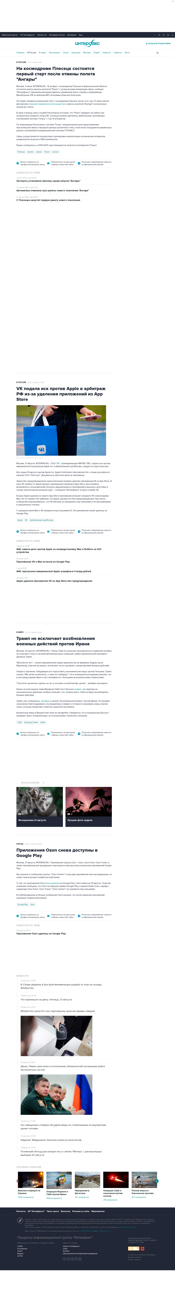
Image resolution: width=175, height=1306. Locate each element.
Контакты (21, 1211)
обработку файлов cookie (126, 1227)
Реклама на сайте (80, 1211)
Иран (43, 722)
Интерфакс (87, 43)
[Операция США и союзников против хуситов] (116, 1187)
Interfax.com (42, 35)
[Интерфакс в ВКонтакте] (72, 1259)
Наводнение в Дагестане (82, 1192)
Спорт (66, 53)
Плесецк (21, 152)
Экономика (54, 53)
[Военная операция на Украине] (30, 1187)
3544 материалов (54, 1198)
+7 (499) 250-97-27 (104, 1231)
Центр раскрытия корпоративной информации (80, 1254)
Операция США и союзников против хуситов (113, 1193)
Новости (106, 53)
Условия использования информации (141, 1255)
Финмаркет (71, 35)
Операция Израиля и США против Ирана (57, 1193)
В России (31, 53)
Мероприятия (98, 1211)
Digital (97, 53)
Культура (76, 53)
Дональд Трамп (31, 722)
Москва (87, 53)
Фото (127, 53)
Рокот (47, 152)
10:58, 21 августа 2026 (33, 844)
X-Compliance (22, 1249)
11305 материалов (26, 1197)
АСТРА (20, 1256)
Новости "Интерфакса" (71, 1246)
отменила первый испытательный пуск (47, 104)
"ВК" (58, 463)
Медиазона (22, 286)
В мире (42, 53)
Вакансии (65, 1211)
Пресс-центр (53, 1211)
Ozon (32, 904)
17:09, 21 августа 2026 (36, 219)
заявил (77, 689)
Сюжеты (118, 53)
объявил (45, 701)
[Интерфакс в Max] (80, 1259)
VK (26, 520)
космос (55, 152)
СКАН (65, 1249)
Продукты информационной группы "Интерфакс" (55, 1238)
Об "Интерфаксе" (27, 35)
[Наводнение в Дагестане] (87, 1187)
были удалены (52, 883)
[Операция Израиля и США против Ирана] (59, 1188)
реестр (104, 238)
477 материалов (139, 1197)
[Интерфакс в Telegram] (68, 1259)
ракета (30, 152)
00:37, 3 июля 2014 (35, 62)
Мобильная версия (10, 35)
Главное (20, 53)
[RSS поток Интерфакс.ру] (76, 1259)
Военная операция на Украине (29, 1192)
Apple (19, 520)
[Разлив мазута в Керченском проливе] (144, 1187)
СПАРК (20, 1246)
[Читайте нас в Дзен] (64, 1259)
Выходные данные (135, 1257)
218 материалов (110, 1200)
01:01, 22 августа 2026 (33, 632)
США (19, 722)
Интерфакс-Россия (57, 35)
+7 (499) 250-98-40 (86, 1231)
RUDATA (66, 1251)
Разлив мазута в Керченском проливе (143, 1192)
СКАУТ (20, 1251)
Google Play (22, 904)
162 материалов (82, 1197)
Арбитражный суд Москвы (41, 520)
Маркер (20, 1254)
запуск (39, 152)
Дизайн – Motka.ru (134, 1260)
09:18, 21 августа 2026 (36, 382)
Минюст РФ (35, 286)
